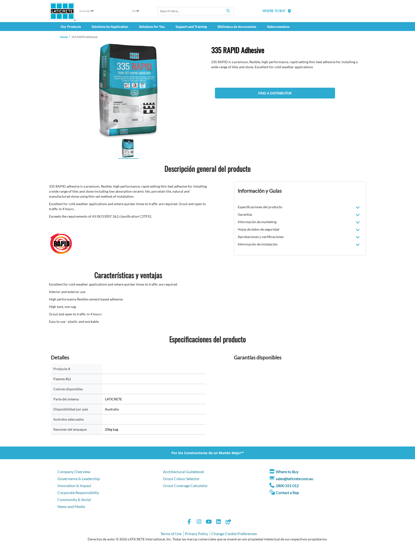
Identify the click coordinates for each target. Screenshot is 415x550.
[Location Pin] (289, 11)
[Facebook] (189, 522)
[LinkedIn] (218, 522)
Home (64, 37)
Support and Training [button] (191, 26)
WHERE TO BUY (273, 11)
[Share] (228, 522)
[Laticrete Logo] (62, 11)
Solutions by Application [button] (110, 26)
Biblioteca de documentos (237, 26)
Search (228, 11)
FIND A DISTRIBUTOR (275, 93)
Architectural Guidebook (183, 471)
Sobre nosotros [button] (278, 26)
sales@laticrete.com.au (294, 478)
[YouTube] (208, 522)
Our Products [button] (71, 26)
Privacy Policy (196, 533)
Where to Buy (287, 471)
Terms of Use (171, 533)
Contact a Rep (287, 492)
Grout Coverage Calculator (185, 485)
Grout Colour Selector (181, 478)
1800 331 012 (287, 485)
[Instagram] (199, 522)
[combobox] (195, 11)
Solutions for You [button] (152, 26)
